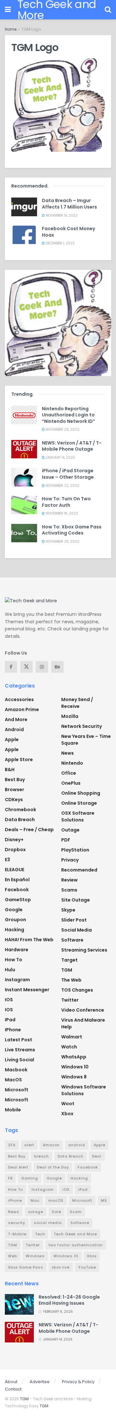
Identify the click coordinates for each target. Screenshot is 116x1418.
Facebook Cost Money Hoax (68, 231)
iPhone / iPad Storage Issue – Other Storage (68, 473)
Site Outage (75, 900)
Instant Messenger (27, 989)
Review (69, 880)
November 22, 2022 (62, 485)
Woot (67, 1103)
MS (104, 1200)
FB (10, 1178)
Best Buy (15, 779)
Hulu (10, 969)
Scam (76, 1211)
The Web (71, 980)
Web (12, 1256)
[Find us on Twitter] (26, 667)
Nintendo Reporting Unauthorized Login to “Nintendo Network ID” (68, 414)
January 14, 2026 (60, 457)
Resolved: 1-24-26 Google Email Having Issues (69, 1300)
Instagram (17, 979)
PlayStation (75, 850)
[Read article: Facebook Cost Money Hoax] (24, 235)
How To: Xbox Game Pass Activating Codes (72, 530)
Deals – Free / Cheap (29, 829)
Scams (69, 890)
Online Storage (79, 803)
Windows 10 (75, 1067)
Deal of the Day (53, 1167)
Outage (70, 830)
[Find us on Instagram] (42, 667)
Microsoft (16, 1089)
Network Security (81, 726)
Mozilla (69, 716)
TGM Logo (31, 29)
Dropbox (15, 849)
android (76, 1145)
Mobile (13, 1110)
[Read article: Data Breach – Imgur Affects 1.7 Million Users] (24, 207)
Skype (68, 910)
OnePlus (71, 783)
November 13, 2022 (61, 215)
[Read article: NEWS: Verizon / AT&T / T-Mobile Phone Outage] (24, 449)
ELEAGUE (14, 869)
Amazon (51, 1145)
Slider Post (74, 920)
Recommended (79, 870)
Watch (69, 1047)
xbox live (61, 1267)
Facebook (17, 889)
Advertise (40, 1382)
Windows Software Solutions (83, 1090)
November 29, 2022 (62, 429)
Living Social (19, 1059)
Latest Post (18, 1039)
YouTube (87, 1267)
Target (69, 960)
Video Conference (82, 1010)
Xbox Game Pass (25, 1267)
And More (16, 719)
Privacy (70, 860)
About (11, 1382)
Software (72, 940)
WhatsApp (73, 1057)
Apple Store (19, 759)
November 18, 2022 (61, 513)
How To (13, 959)
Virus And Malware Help (83, 1023)
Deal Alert (18, 1167)
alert (29, 1145)
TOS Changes (77, 990)
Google (14, 909)
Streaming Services (84, 950)
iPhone (13, 1029)
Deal (97, 1156)
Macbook (16, 1069)
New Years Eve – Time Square (86, 739)
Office (68, 773)
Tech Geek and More (75, 1234)
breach (41, 1156)
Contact (13, 1389)
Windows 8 (74, 1077)
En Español (17, 879)
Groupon (15, 919)
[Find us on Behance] (57, 667)
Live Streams (20, 1049)
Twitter (70, 1000)
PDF (65, 840)
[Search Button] (108, 9)
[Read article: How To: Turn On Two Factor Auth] (24, 505)
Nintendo (72, 763)
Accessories (19, 699)
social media (48, 1222)
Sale (56, 1211)
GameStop (18, 899)
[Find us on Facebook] (11, 667)
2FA (11, 1145)
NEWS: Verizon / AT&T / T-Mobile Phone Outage (72, 446)
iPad (10, 1019)
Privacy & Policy (78, 1382)
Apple (12, 739)
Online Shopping (80, 793)
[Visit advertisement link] (58, 323)
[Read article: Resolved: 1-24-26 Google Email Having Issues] (19, 1304)
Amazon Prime (22, 709)
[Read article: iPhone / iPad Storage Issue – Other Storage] (24, 477)
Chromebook (20, 809)
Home (10, 29)
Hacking (14, 929)
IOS (9, 999)
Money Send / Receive (77, 702)
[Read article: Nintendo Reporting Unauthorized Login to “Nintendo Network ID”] (24, 415)
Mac (35, 1200)
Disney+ (14, 839)
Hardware (16, 949)
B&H (10, 769)
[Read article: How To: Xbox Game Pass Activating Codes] (24, 533)
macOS (13, 1079)
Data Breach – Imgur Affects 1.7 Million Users (69, 203)
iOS (9, 1009)
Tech (40, 1234)
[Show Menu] (8, 9)
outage (35, 1211)
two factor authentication (76, 1245)
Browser (14, 789)
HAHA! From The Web (29, 939)
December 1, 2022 (60, 243)
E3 (7, 859)
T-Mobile (17, 1234)
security (16, 1222)
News (67, 753)
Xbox (67, 1113)
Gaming (29, 1178)
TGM (66, 970)
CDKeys (14, 799)
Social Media (76, 930)
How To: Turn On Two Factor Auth (66, 501)
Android (14, 729)
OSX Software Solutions (77, 816)
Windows (35, 1256)
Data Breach (20, 819)
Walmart (71, 1037)
